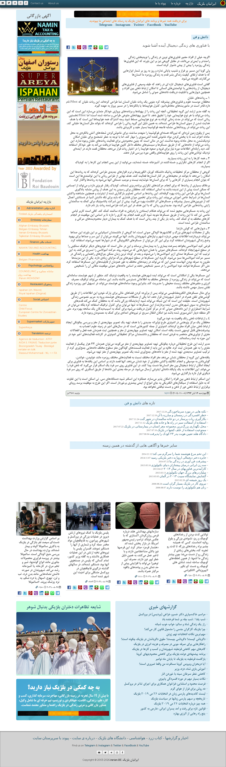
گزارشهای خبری (163, 607)
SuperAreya (25, 327)
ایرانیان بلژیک (206, 3)
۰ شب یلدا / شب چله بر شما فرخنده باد (185, 619)
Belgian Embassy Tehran (33, 229)
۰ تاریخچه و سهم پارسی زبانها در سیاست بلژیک (179, 698)
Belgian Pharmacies (30, 259)
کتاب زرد (155, 738)
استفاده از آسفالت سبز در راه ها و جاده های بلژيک (176, 423)
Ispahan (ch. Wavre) (30, 290)
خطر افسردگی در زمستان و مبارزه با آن (181, 415)
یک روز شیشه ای (195, 480)
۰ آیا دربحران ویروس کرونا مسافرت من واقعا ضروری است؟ (173, 664)
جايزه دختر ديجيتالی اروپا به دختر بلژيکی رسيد (178, 458)
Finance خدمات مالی (41, 242)
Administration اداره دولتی (41, 208)
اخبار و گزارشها (176, 738)
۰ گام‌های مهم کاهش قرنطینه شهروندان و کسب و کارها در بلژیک (170, 649)
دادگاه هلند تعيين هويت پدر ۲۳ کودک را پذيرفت (178, 434)
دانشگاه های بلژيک (111, 738)
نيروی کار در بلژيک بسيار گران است (184, 484)
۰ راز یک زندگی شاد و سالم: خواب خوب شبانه (181, 624)
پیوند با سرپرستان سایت (51, 738)
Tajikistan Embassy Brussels (35, 236)
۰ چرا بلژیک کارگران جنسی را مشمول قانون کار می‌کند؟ (176, 629)
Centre (23, 305)
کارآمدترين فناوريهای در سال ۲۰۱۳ (185, 469)
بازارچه (189, 3)
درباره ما (175, 3)
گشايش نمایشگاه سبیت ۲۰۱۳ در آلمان (183, 476)
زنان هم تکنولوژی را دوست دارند (186, 488)
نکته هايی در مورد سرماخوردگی (186, 412)
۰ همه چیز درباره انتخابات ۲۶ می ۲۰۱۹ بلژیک (181, 703)
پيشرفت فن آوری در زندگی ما (187, 461)
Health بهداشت (41, 253)
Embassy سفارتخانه (41, 219)
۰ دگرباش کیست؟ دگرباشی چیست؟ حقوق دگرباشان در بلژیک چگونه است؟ (164, 639)
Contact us (37, 3)
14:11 (166, 393)
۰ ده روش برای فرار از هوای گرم (189, 688)
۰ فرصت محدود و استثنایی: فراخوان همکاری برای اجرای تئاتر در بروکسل (166, 683)
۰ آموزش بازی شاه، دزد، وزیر (191, 669)
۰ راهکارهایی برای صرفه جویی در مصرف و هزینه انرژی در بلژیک (171, 644)
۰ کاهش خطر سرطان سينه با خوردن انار (184, 674)
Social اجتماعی (41, 299)
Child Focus (25, 308)
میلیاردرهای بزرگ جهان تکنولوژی (186, 473)
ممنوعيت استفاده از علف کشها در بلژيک (181, 430)
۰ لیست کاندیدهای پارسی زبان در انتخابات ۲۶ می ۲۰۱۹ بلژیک (171, 693)
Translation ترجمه (41, 333)
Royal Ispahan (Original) (32, 293)
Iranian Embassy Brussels (33, 232)
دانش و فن (200, 37)
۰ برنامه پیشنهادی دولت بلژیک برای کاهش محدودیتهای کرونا (172, 654)
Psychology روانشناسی (41, 265)
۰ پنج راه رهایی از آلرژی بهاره (190, 713)
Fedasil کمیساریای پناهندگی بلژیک (36, 213)
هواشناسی (137, 738)
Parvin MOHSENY (29, 278)
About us (53, 3)
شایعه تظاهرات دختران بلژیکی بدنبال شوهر (63, 607)
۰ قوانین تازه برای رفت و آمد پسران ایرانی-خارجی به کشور (174, 708)
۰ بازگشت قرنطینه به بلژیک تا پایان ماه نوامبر (182, 659)
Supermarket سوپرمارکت (41, 321)
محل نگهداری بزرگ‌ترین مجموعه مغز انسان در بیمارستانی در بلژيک (165, 427)
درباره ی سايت (83, 738)
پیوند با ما (160, 3)
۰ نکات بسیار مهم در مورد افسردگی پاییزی (183, 679)
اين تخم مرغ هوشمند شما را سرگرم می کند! (179, 454)
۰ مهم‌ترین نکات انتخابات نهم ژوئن (187, 634)
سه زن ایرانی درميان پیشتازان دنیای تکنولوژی (178, 465)
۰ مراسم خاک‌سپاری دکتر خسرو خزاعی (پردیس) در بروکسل (173, 614)
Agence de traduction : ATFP (35, 339)
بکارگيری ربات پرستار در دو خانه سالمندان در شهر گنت (173, 419)
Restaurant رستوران (41, 284)
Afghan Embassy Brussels (34, 225)
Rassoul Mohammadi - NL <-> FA (38, 353)
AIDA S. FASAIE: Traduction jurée (38, 342)
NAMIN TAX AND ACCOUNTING (37, 247)
